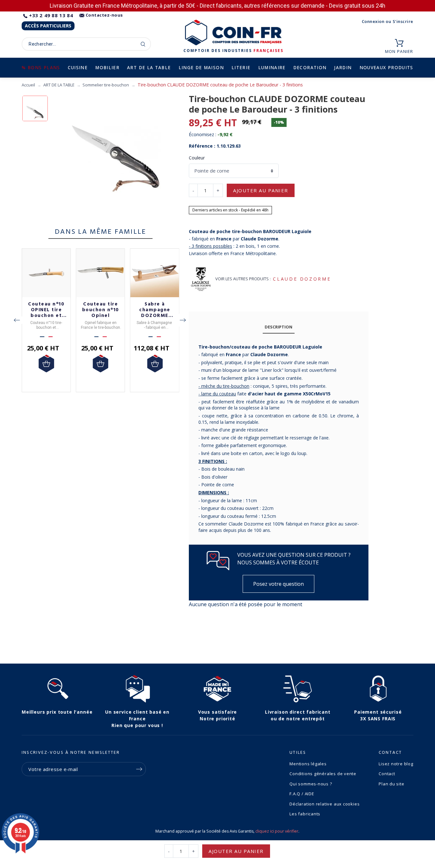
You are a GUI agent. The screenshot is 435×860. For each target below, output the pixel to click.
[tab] (279, 327)
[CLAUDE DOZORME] (201, 279)
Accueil (28, 85)
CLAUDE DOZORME (302, 279)
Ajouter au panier (260, 190)
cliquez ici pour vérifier (276, 831)
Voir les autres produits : (243, 279)
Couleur (197, 158)
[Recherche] (143, 44)
